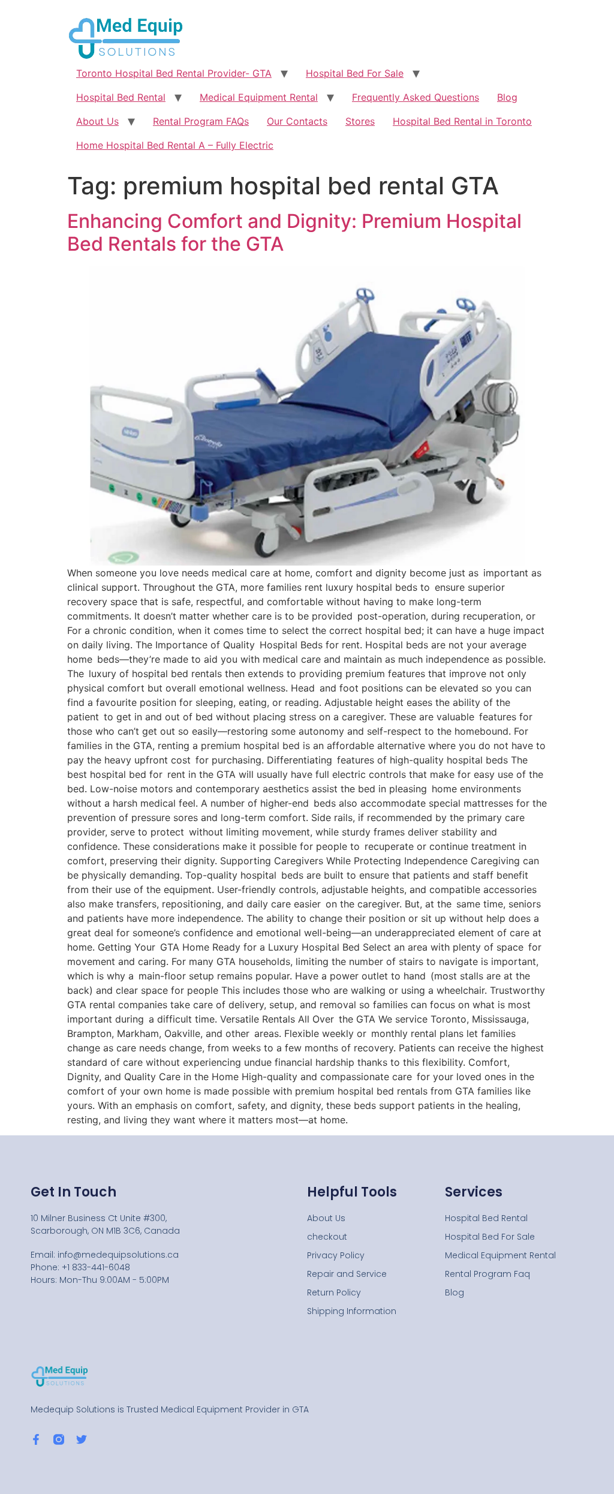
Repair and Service (347, 1274)
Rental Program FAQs (201, 121)
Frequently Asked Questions (415, 97)
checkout (327, 1237)
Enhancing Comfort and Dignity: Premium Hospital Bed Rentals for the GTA (294, 232)
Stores (360, 121)
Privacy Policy (336, 1255)
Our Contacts (297, 121)
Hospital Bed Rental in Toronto (462, 121)
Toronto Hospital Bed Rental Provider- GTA (174, 73)
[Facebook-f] (36, 1439)
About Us (97, 121)
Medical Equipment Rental (259, 97)
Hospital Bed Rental (120, 97)
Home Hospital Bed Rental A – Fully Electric (174, 145)
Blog (507, 97)
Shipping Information (351, 1311)
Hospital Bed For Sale (355, 73)
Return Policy (334, 1292)
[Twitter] (81, 1439)
